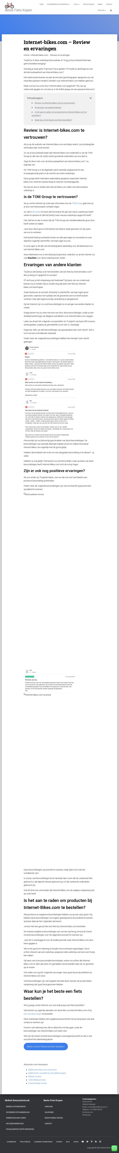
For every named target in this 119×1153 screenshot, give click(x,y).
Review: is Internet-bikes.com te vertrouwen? (55, 103)
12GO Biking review (37, 1080)
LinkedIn (96, 1141)
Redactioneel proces (54, 1118)
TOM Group (77, 203)
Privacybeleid (25, 1142)
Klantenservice (87, 1112)
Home (42, 4)
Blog (68, 1142)
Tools (76, 4)
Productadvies (88, 4)
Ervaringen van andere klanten (48, 107)
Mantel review (34, 1076)
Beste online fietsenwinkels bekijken (45, 1046)
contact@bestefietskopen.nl (97, 1107)
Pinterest (92, 1141)
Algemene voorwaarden (43, 1142)
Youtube (83, 1141)
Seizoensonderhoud (15, 1124)
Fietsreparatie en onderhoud (58, 4)
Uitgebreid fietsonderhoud (18, 1112)
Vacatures (49, 1112)
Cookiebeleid (11, 1142)
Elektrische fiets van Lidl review (42, 1069)
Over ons (101, 10)
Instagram (100, 1141)
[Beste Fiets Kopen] (18, 7)
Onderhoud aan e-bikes (16, 1118)
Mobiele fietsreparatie (16, 1107)
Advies (75, 1142)
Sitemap (59, 1142)
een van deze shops (33, 1014)
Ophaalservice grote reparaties (20, 1129)
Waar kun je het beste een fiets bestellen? (53, 120)
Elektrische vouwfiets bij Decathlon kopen (47, 1073)
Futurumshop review (37, 1083)
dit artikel (36, 212)
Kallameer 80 (87, 1102)
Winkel (100, 4)
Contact (109, 4)
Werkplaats (86, 1115)
